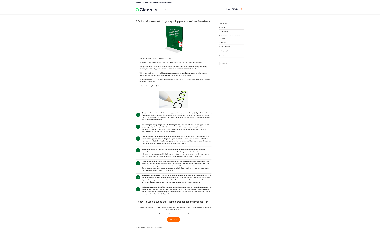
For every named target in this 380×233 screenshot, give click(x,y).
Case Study (224, 31)
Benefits (159, 227)
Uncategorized (225, 51)
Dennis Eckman (141, 227)
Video (222, 55)
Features (223, 42)
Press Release (225, 47)
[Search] (241, 9)
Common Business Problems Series (230, 37)
